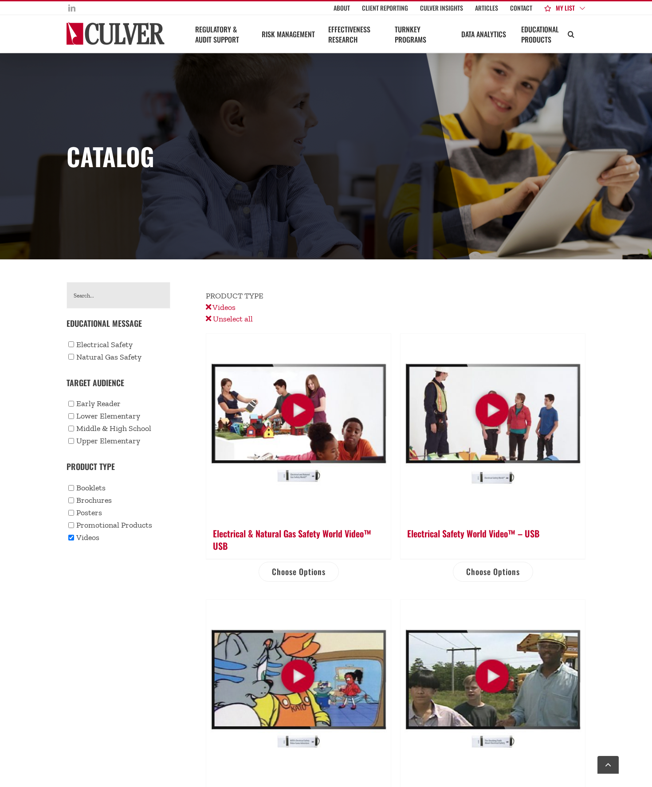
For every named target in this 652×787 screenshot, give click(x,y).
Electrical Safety (104, 344)
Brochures (94, 500)
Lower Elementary (108, 416)
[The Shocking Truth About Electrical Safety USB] (493, 692)
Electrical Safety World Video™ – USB (473, 533)
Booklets (91, 488)
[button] (571, 33)
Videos (223, 307)
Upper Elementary (108, 441)
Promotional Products (114, 525)
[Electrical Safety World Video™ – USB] (493, 426)
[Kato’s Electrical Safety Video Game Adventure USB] (298, 692)
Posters (89, 512)
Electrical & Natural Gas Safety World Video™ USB (292, 539)
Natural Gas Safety (108, 357)
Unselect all (232, 319)
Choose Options (299, 571)
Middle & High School (113, 428)
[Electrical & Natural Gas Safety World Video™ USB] (298, 426)
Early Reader (98, 403)
